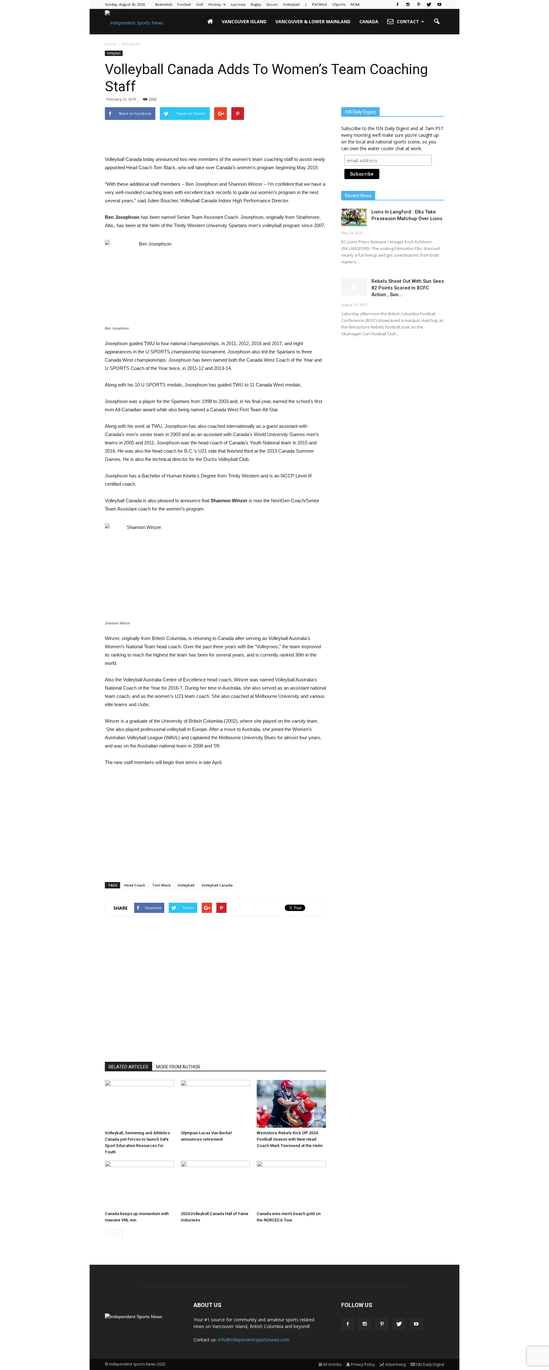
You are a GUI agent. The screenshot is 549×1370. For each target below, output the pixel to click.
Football (184, 4)
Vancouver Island (244, 21)
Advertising (395, 1364)
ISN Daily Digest (430, 1364)
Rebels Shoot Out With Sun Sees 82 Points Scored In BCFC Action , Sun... (407, 287)
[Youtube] (439, 4)
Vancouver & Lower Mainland (312, 21)
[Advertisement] (215, 139)
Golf (199, 4)
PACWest (319, 4)
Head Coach (134, 885)
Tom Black (161, 885)
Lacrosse (238, 4)
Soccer (272, 4)
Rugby (256, 4)
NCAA (355, 4)
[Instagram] (408, 4)
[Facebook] (397, 4)
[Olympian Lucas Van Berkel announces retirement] (215, 1104)
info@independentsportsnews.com (253, 1340)
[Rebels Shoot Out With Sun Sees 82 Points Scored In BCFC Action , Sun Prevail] (354, 287)
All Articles (332, 1364)
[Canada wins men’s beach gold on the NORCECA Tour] (291, 1184)
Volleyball (291, 4)
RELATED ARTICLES (128, 1066)
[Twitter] (429, 4)
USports (338, 4)
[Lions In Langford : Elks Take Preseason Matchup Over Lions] (354, 217)
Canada (368, 21)
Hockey (214, 4)
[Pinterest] (418, 4)
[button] (436, 21)
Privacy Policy (363, 1364)
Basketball (163, 4)
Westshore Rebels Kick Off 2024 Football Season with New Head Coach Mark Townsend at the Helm (289, 1139)
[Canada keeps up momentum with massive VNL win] (139, 1184)
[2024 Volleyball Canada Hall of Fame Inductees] (215, 1184)
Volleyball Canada (217, 885)
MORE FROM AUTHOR (178, 1066)
